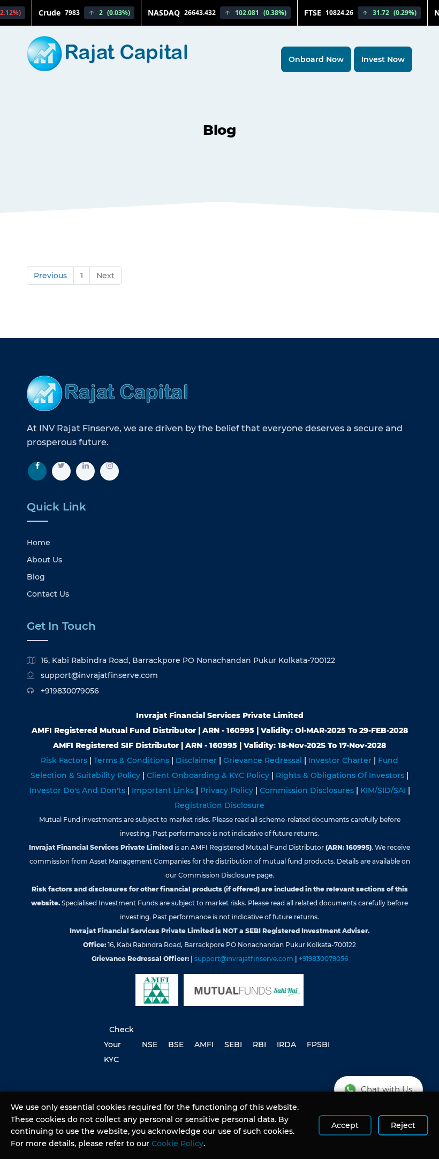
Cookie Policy (177, 1143)
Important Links (164, 790)
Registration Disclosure (219, 805)
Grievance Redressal (263, 760)
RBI (259, 1044)
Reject (403, 1125)
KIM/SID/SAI (384, 790)
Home (38, 542)
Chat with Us (386, 1089)
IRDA (286, 1044)
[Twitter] (61, 471)
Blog (36, 577)
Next (105, 275)
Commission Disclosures (308, 790)
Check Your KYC (119, 1044)
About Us (44, 560)
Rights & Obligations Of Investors (341, 775)
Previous (50, 275)
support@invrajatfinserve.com (99, 675)
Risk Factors (65, 760)
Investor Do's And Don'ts (78, 790)
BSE (176, 1044)
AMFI (204, 1044)
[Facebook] (37, 471)
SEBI (233, 1044)
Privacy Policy (227, 790)
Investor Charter (341, 760)
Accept (345, 1125)
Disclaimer (197, 760)
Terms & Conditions (132, 760)
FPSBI (318, 1044)
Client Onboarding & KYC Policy (209, 775)
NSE (149, 1044)
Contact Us (48, 594)
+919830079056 (70, 691)
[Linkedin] (85, 471)
